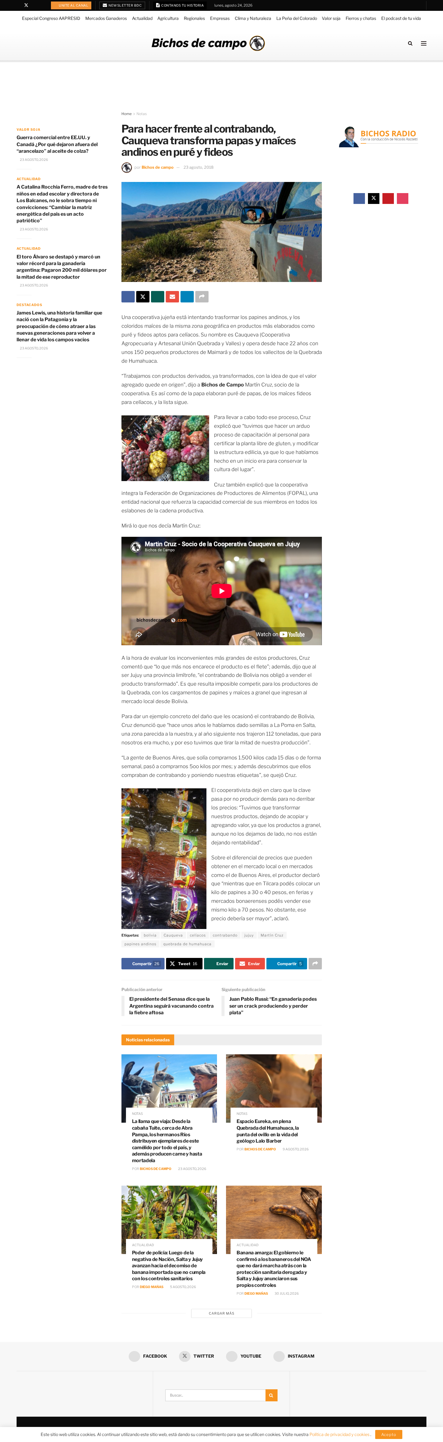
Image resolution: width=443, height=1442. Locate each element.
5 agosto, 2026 (182, 1287)
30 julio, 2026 (286, 1293)
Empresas (220, 18)
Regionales (194, 18)
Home (126, 113)
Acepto (388, 1434)
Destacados (29, 305)
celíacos (198, 935)
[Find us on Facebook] (18, 5)
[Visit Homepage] (208, 43)
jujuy (249, 935)
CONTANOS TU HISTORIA (182, 5)
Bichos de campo (158, 167)
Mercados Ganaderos (106, 18)
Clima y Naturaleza (253, 18)
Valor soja (331, 18)
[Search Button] (410, 43)
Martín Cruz (272, 935)
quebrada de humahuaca (187, 944)
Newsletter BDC (125, 5)
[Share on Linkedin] (187, 296)
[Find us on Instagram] (41, 5)
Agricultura (168, 18)
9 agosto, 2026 (295, 1149)
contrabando (225, 935)
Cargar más (221, 1313)
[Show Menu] (423, 43)
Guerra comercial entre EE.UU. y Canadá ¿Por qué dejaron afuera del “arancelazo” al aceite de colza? (57, 144)
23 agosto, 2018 (199, 167)
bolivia (150, 935)
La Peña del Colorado (296, 18)
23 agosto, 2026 (192, 1169)
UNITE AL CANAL (73, 5)
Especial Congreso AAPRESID (51, 18)
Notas (142, 113)
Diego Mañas (151, 1287)
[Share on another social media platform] (202, 296)
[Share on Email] (172, 296)
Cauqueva (173, 935)
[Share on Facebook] (128, 296)
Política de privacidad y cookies (339, 1434)
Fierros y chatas (361, 18)
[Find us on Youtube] (34, 5)
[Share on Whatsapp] (157, 296)
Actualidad (142, 18)
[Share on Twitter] (142, 296)
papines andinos (140, 944)
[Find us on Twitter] (26, 5)
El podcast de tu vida (401, 18)
